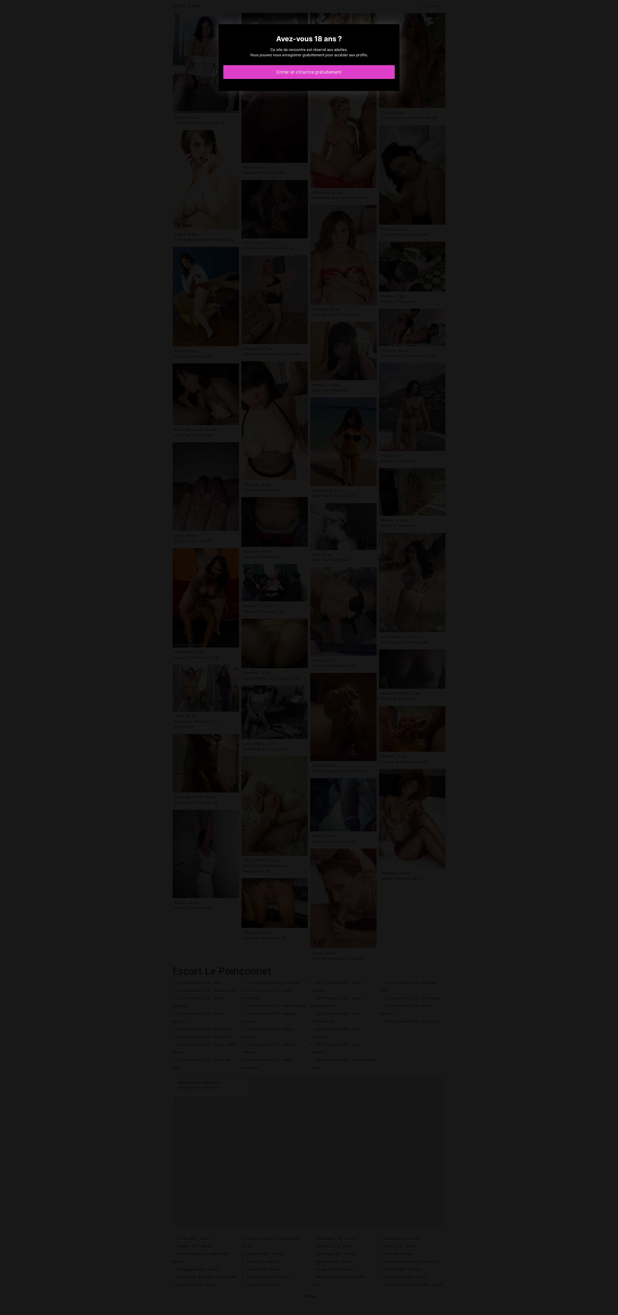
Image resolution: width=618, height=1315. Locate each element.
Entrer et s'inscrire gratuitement (309, 72)
